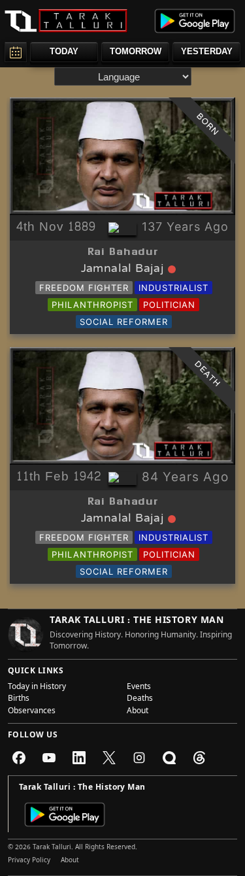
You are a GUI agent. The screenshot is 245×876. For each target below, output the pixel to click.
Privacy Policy (29, 861)
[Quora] (169, 758)
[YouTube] (49, 758)
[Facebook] (19, 758)
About (137, 711)
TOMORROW (135, 51)
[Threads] (199, 758)
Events (139, 687)
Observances (32, 711)
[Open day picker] (16, 52)
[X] (109, 758)
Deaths (140, 699)
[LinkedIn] (79, 758)
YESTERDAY (207, 51)
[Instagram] (139, 758)
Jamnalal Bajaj (123, 269)
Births (18, 699)
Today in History (37, 687)
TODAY (64, 51)
